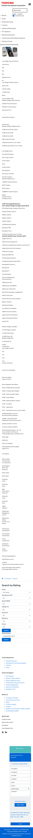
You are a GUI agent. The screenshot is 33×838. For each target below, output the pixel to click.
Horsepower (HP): (7, 595)
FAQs (7, 667)
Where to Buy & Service (13, 678)
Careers (8, 706)
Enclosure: (5, 612)
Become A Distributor (12, 687)
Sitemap (25, 831)
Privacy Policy (7, 829)
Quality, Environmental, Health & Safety (18, 708)
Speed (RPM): (6, 601)
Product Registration (12, 685)
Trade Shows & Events (13, 700)
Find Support (10, 676)
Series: (4, 589)
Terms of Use (15, 829)
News (7, 702)
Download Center (11, 661)
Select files (20, 805)
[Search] (26, 10)
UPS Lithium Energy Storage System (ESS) (15, 206)
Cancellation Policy (24, 829)
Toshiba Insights (11, 704)
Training (8, 665)
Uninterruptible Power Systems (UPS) (14, 236)
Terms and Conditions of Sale (14, 831)
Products (8, 578)
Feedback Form (10, 689)
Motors (15, 578)
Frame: (4, 624)
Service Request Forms (13, 680)
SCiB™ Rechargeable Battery (11, 204)
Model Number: (6, 633)
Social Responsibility (12, 711)
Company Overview (12, 698)
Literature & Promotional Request (16, 663)
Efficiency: (5, 618)
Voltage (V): (5, 606)
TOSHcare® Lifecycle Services (15, 683)
